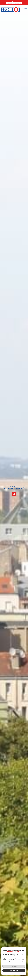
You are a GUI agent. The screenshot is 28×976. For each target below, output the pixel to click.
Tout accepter (14, 970)
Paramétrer (13, 966)
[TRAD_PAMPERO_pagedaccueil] (10, 11)
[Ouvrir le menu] (26, 9)
